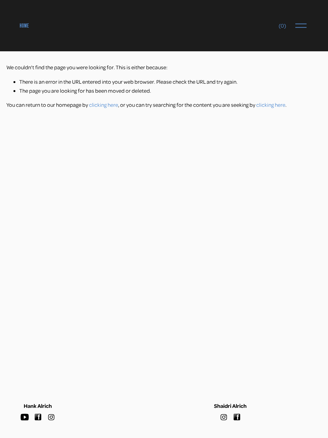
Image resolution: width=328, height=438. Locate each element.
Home (24, 25)
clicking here (103, 104)
